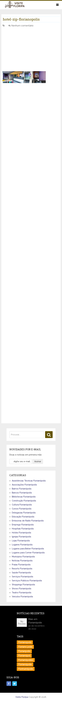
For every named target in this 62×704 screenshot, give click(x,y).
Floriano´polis (25, 646)
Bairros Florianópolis (21, 489)
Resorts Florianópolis (22, 568)
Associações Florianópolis (24, 485)
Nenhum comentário (22, 25)
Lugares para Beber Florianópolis (28, 548)
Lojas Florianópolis (21, 540)
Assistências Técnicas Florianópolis (29, 481)
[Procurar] (49, 434)
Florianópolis (25, 664)
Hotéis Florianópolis (21, 532)
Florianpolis (24, 651)
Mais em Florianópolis (35, 621)
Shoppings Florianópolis (23, 584)
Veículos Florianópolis (22, 596)
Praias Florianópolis (21, 564)
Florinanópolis (25, 668)
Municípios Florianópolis (23, 556)
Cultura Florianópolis (22, 505)
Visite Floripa (21, 697)
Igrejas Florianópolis (21, 536)
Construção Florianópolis (24, 501)
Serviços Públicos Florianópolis (27, 580)
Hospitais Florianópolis (23, 529)
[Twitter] (14, 683)
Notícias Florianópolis (22, 560)
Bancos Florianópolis (22, 493)
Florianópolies (25, 660)
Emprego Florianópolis (23, 525)
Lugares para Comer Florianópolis (28, 552)
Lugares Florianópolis (22, 544)
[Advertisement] (24, 50)
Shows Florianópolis (21, 588)
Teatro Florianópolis (21, 592)
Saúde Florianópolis (21, 572)
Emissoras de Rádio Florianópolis (28, 521)
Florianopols (24, 642)
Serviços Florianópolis (22, 576)
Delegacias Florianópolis (24, 513)
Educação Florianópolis (23, 517)
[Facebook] (8, 683)
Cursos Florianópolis (21, 509)
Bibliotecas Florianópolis (24, 497)
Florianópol (24, 655)
